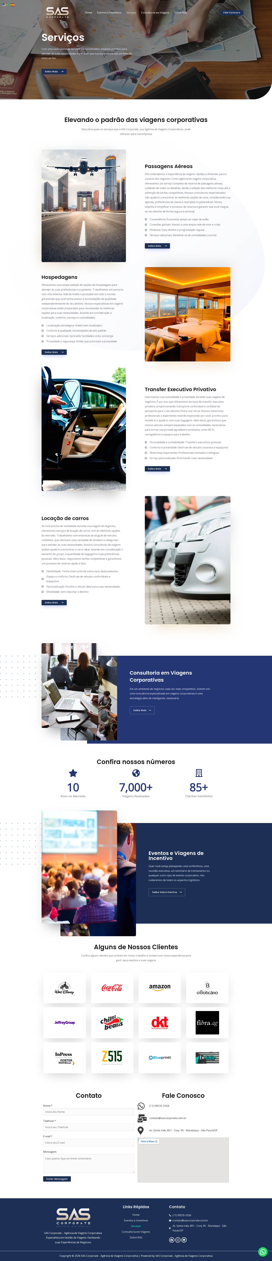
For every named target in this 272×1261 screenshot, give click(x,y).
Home (88, 12)
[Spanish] (13, 4)
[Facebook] (171, 1240)
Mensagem (49, 1151)
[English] (4, 4)
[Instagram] (178, 1240)
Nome (47, 1105)
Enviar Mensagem (57, 1179)
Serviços (131, 12)
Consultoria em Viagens (155, 12)
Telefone (49, 1121)
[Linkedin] (184, 1240)
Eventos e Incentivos (109, 12)
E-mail (47, 1136)
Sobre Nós (180, 12)
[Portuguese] (8, 4)
